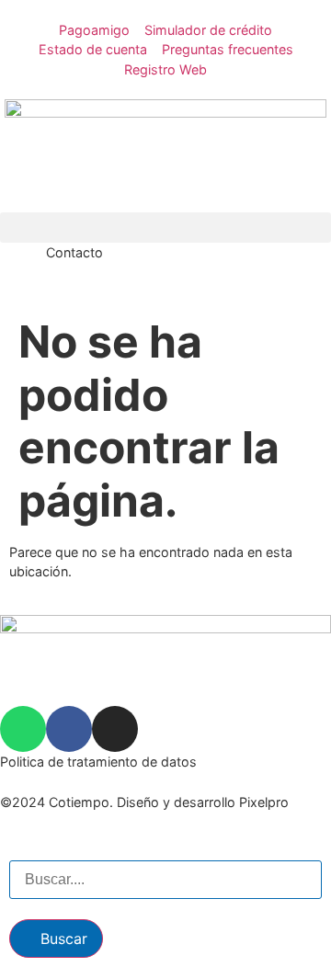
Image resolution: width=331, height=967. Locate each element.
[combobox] (165, 879)
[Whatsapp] (23, 729)
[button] (165, 227)
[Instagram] (115, 729)
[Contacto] (23, 266)
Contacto (74, 252)
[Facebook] (69, 729)
